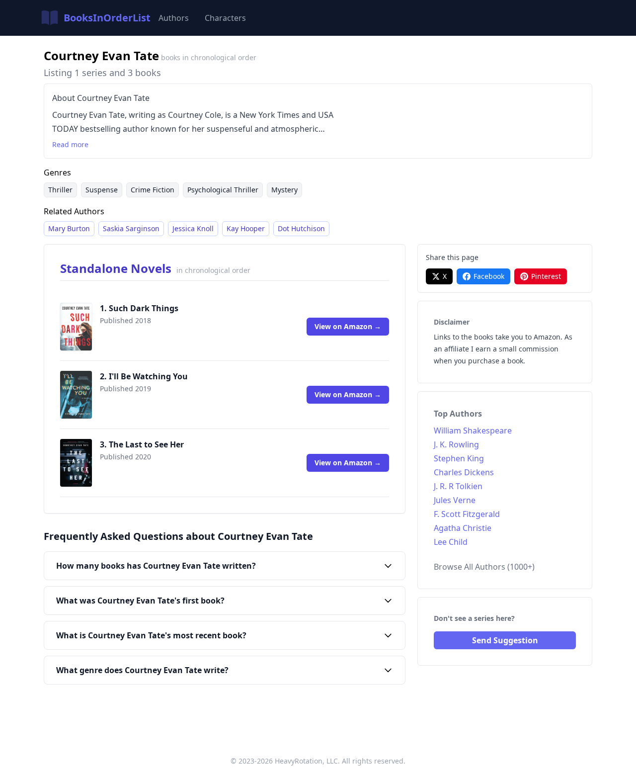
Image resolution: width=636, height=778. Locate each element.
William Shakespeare (473, 430)
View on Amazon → (348, 326)
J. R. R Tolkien (458, 486)
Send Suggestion (505, 640)
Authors (174, 17)
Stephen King (459, 458)
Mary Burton (69, 228)
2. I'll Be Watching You (144, 376)
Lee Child (451, 541)
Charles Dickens (464, 472)
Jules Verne (455, 500)
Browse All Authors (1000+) (484, 566)
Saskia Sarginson (131, 228)
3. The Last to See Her (142, 444)
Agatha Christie (462, 527)
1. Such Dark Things (139, 308)
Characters (225, 17)
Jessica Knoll (193, 228)
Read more (70, 144)
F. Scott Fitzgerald (467, 514)
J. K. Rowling (456, 444)
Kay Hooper (246, 228)
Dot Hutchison (301, 228)
